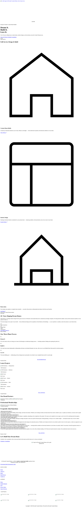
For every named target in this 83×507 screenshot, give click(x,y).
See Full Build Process (41, 359)
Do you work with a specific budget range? (9, 417)
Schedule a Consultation (5, 441)
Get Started (2, 311)
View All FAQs (42, 432)
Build (46, 21)
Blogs (58, 21)
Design (53, 21)
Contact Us (79, 21)
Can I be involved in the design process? (8, 420)
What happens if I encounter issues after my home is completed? (13, 427)
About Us (40, 21)
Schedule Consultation (12, 37)
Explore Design (3, 222)
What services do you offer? (6, 411)
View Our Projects (4, 37)
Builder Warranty (68, 21)
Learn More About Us (4, 330)
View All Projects (41, 392)
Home (33, 21)
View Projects (3, 132)
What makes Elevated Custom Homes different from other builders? (13, 424)
